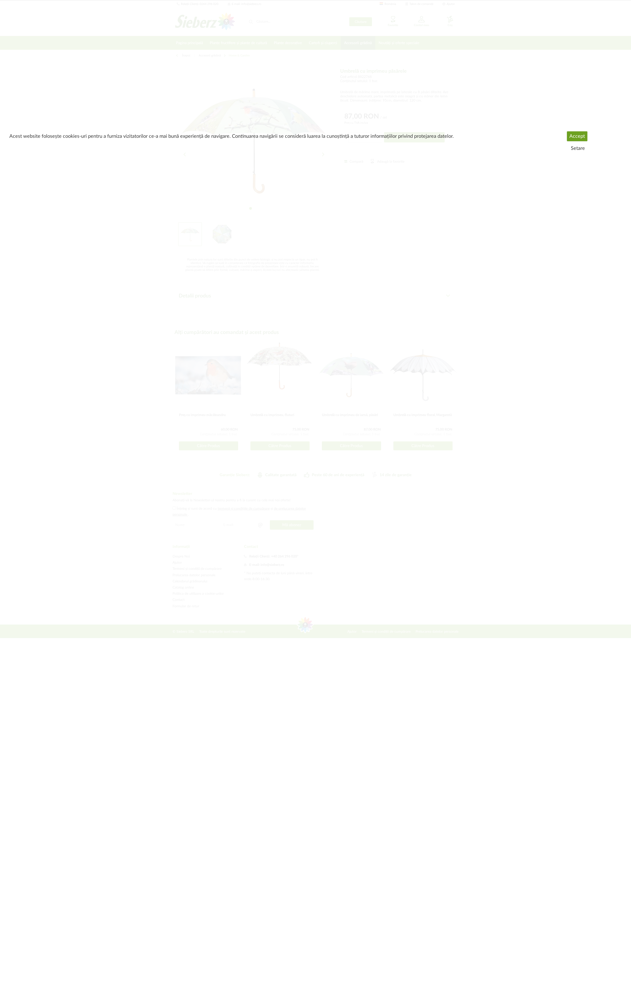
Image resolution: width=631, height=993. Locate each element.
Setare (578, 148)
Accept (577, 136)
